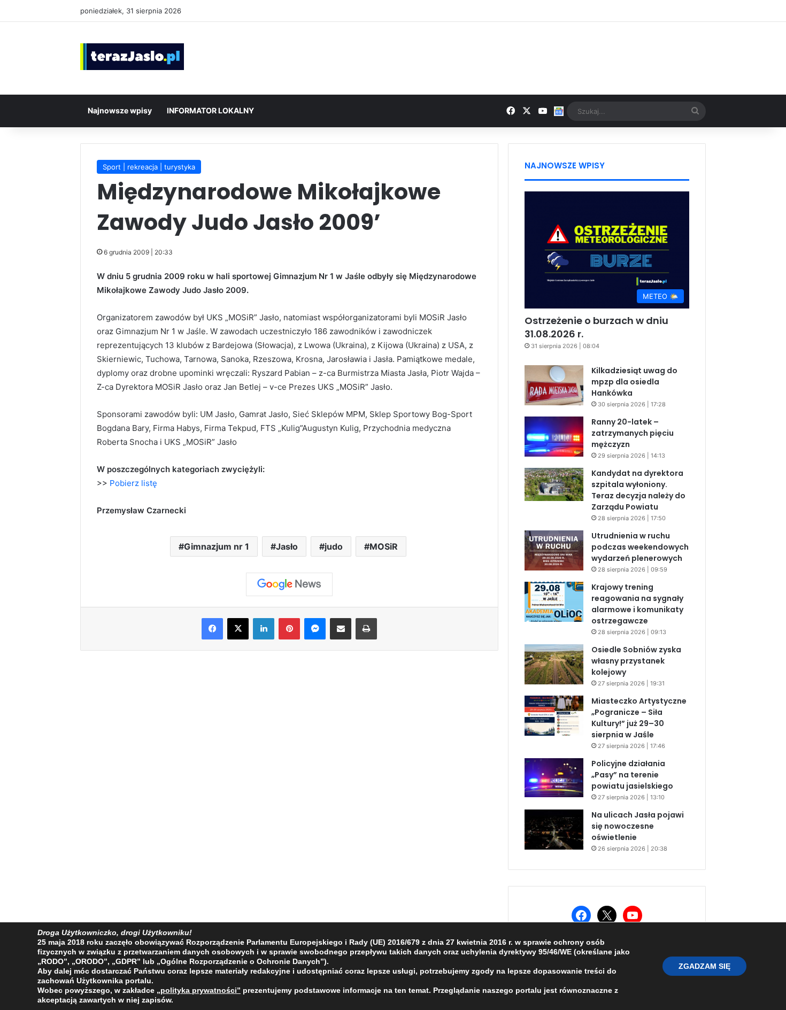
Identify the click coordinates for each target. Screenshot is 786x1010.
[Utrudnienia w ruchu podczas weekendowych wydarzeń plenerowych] (554, 550)
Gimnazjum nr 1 (216, 546)
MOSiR (383, 546)
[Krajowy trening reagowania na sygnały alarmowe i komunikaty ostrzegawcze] (554, 602)
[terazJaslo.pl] (132, 56)
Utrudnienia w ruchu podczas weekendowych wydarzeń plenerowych (640, 547)
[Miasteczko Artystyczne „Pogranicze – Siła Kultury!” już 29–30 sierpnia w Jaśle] (554, 716)
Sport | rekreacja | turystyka (149, 167)
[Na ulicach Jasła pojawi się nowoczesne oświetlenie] (554, 829)
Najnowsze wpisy (120, 110)
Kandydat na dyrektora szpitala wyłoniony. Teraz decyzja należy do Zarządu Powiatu (638, 490)
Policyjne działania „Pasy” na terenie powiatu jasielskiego (632, 774)
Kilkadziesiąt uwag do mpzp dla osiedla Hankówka (634, 381)
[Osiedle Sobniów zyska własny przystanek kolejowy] (554, 664)
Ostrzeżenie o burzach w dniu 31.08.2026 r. (596, 327)
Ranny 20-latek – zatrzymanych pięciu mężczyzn (632, 433)
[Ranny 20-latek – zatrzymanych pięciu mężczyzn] (554, 437)
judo (334, 546)
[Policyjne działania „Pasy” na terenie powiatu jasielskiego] (554, 778)
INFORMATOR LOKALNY (210, 110)
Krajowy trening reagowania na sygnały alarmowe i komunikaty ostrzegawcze (637, 604)
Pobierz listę (133, 483)
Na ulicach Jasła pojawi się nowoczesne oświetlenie (637, 826)
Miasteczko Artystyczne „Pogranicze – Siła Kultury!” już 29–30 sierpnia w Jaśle (639, 718)
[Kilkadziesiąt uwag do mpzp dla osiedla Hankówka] (554, 385)
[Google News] (289, 584)
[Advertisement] (500, 57)
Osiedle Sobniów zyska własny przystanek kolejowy (636, 660)
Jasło (287, 546)
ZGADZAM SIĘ (704, 966)
